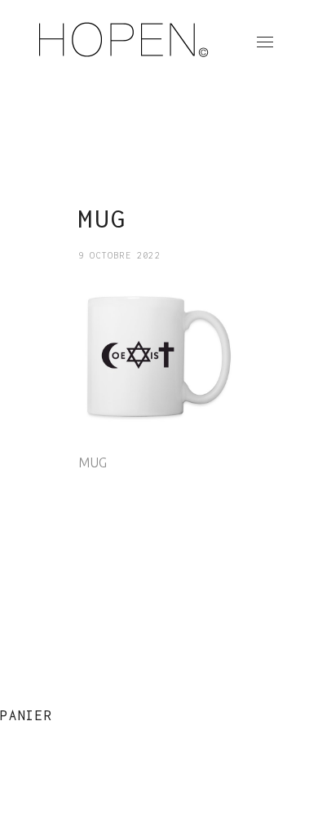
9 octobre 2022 (119, 255)
